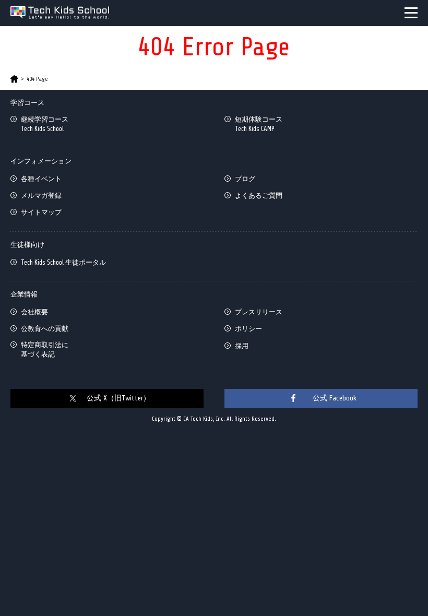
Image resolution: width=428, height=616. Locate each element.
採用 (241, 346)
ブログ (245, 179)
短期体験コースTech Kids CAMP (258, 124)
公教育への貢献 (44, 329)
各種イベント (41, 179)
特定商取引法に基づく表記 (44, 349)
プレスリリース (258, 312)
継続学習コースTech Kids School (44, 124)
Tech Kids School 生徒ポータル (63, 262)
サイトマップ (41, 212)
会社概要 (34, 312)
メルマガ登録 (41, 195)
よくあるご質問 (258, 195)
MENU (411, 12)
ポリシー (248, 329)
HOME (14, 79)
